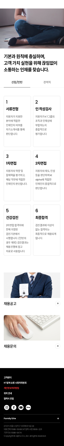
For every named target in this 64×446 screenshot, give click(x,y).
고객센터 (7, 377)
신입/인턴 (16, 82)
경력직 (47, 82)
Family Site (10, 418)
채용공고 (10, 303)
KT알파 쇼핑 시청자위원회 (15, 382)
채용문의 (10, 346)
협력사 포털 (9, 398)
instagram (7, 407)
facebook (14, 407)
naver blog (28, 407)
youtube (21, 407)
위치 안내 (8, 393)
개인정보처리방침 (11, 388)
